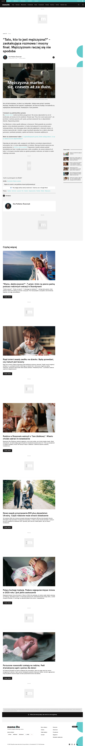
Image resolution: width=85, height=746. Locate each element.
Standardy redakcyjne (57, 737)
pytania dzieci (9, 115)
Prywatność (55, 732)
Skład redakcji (44, 732)
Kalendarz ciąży (63, 4)
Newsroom (55, 729)
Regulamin (55, 734)
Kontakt (42, 734)
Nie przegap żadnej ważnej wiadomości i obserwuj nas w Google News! (30, 187)
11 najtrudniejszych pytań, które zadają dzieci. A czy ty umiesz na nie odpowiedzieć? (29, 138)
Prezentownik (41, 4)
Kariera (42, 729)
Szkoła (35, 4)
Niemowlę (17, 4)
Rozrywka (55, 727)
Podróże (57, 4)
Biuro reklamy (44, 727)
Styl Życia (52, 4)
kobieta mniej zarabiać (20, 147)
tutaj (18, 710)
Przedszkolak (30, 4)
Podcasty (47, 4)
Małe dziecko (23, 4)
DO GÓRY (74, 726)
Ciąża (13, 4)
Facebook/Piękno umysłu (14, 181)
